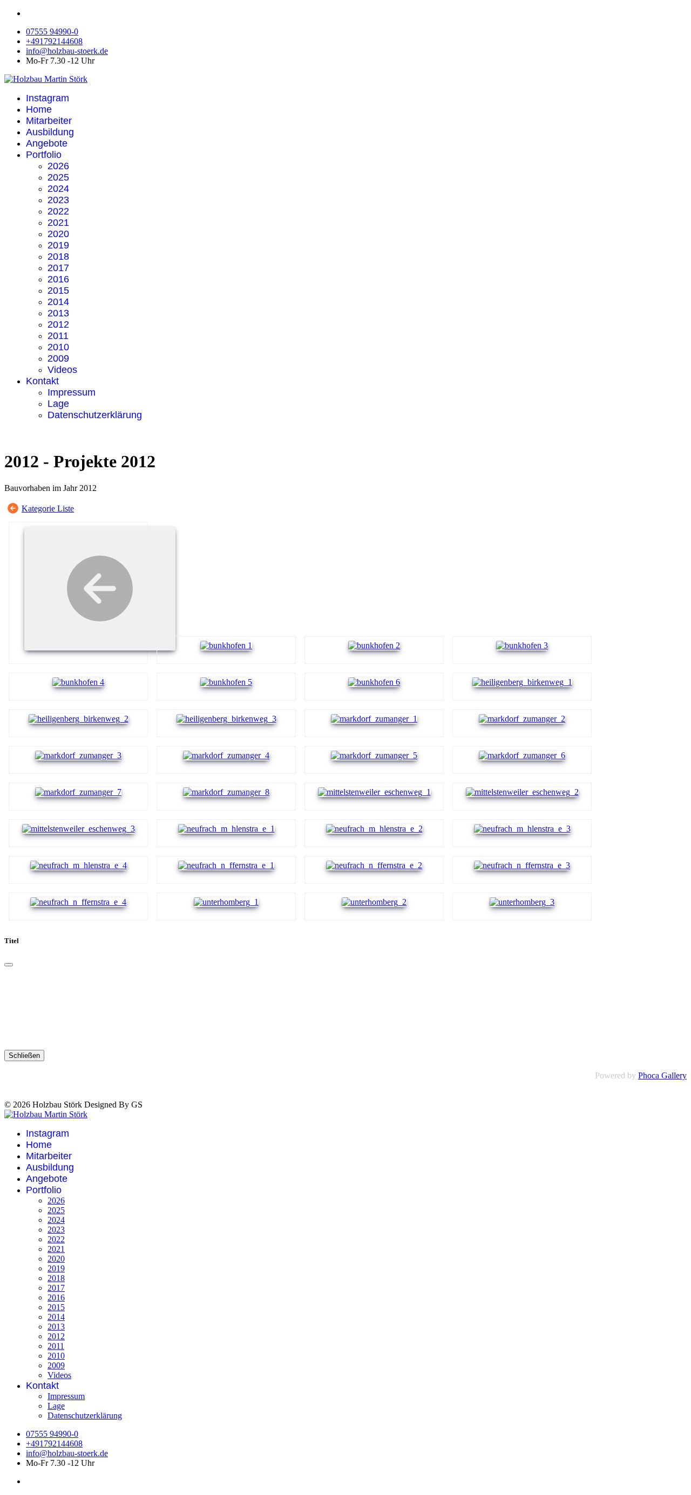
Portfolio (44, 154)
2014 (58, 301)
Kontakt (42, 381)
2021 (58, 222)
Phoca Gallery (662, 1075)
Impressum (72, 392)
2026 (58, 166)
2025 (58, 177)
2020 (58, 234)
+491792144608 (54, 41)
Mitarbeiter (49, 120)
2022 (58, 211)
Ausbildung (50, 132)
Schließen (24, 1055)
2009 (58, 358)
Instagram (47, 98)
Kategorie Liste (48, 508)
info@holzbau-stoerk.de (67, 51)
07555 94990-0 (52, 31)
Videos (62, 369)
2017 (58, 267)
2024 (58, 188)
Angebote (46, 143)
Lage (58, 403)
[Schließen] (8, 964)
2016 (58, 279)
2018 (58, 256)
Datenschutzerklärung (95, 415)
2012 (58, 324)
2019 (58, 245)
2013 (58, 313)
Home (39, 109)
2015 (58, 290)
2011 (58, 335)
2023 (58, 200)
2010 (58, 347)
